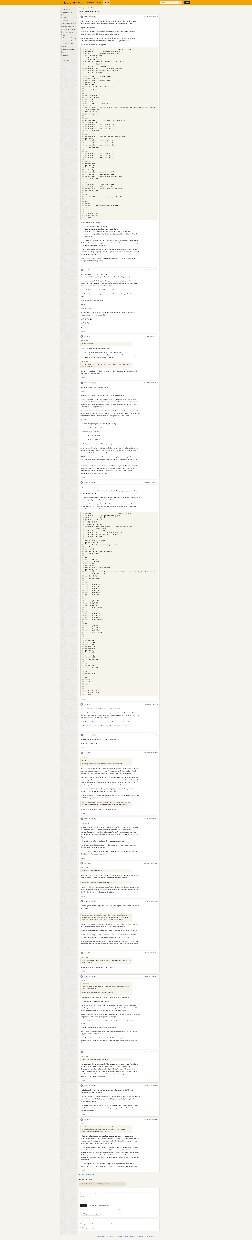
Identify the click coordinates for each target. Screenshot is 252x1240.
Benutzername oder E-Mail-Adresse (88, 1195)
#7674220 (155, 17)
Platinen (65, 21)
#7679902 (155, 753)
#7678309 (155, 735)
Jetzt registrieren (87, 1228)
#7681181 (155, 818)
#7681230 (155, 863)
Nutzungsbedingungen (129, 1236)
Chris (85, 17)
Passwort (83, 1200)
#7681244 (155, 901)
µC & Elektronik (67, 12)
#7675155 (155, 270)
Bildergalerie (67, 60)
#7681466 (155, 953)
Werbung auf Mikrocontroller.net (146, 1236)
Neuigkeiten (90, 2)
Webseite (66, 55)
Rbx (85, 1052)
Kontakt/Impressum (102, 1236)
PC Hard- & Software (69, 41)
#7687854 (155, 1119)
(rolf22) (89, 270)
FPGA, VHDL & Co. (68, 32)
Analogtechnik (67, 15)
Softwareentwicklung (69, 38)
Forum (107, 2)
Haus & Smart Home (69, 29)
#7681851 (155, 976)
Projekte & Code (68, 44)
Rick (85, 336)
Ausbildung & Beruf (69, 49)
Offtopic (65, 52)
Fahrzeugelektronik (69, 26)
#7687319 (155, 1085)
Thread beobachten (87, 1175)
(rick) (88, 336)
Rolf (85, 270)
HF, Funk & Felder (68, 18)
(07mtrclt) (90, 17)
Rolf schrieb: (84, 912)
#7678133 (155, 482)
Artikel (99, 2)
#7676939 (155, 336)
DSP (64, 35)
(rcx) (88, 1052)
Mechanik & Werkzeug (69, 24)
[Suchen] (180, 2)
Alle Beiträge (67, 9)
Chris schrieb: (84, 340)
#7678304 (155, 704)
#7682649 (155, 1052)
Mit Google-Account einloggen (90, 1214)
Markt (65, 47)
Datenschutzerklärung (116, 1236)
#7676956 (155, 383)
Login (187, 2)
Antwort (83, 265)
